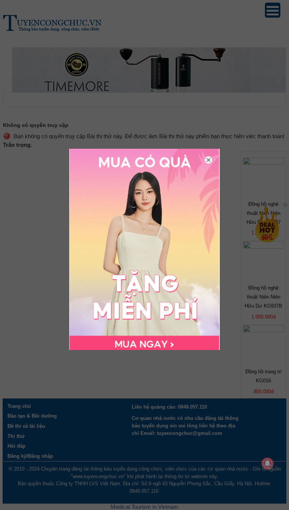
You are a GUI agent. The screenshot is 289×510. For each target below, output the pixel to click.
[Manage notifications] (268, 463)
